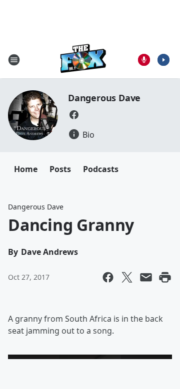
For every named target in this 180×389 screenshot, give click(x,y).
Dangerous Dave (104, 98)
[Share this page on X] (127, 277)
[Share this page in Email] (146, 277)
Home (26, 169)
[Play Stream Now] (164, 60)
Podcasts (100, 169)
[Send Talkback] (144, 60)
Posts (60, 169)
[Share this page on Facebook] (108, 277)
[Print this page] (165, 277)
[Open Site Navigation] (14, 60)
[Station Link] (83, 59)
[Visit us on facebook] (74, 115)
